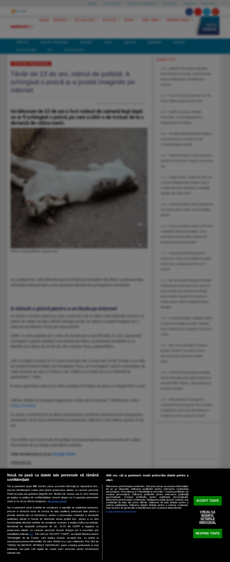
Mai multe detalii (57, 501)
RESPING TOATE (208, 533)
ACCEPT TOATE (207, 500)
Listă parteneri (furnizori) (121, 511)
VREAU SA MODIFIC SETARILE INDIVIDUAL (207, 517)
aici (31, 534)
